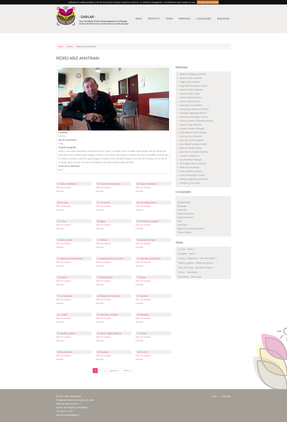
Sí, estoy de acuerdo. (208, 2)
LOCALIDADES (203, 18)
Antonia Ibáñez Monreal (191, 89)
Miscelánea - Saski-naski (189, 276)
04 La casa (62, 202)
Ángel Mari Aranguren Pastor (194, 85)
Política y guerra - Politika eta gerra (195, 262)
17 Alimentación (105, 277)
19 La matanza (64, 295)
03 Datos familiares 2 (147, 183)
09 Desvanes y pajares (148, 221)
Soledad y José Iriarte (190, 182)
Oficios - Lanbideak (187, 272)
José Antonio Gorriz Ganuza (193, 132)
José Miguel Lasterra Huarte (193, 144)
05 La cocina (103, 202)
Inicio (139, 18)
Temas (169, 18)
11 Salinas (102, 239)
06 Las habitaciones (146, 202)
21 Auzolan (142, 295)
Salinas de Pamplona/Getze (190, 228)
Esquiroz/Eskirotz (185, 217)
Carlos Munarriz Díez (190, 101)
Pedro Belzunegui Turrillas (192, 175)
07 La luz (61, 221)
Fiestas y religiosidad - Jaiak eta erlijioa (197, 258)
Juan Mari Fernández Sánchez (194, 151)
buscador (226, 396)
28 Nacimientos (64, 352)
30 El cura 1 (142, 352)
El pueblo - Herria (186, 253)
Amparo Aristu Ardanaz (191, 78)
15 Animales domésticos (149, 258)
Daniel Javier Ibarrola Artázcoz (194, 109)
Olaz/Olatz (60, 191)
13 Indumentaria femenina (70, 258)
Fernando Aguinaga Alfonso (193, 113)
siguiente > (114, 370)
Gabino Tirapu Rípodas (191, 124)
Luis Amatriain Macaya (191, 159)
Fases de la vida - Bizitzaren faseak (195, 267)
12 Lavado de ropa (146, 239)
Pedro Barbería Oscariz (191, 171)
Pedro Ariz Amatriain (63, 187)
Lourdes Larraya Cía (189, 155)
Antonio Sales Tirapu (190, 93)
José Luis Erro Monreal (191, 136)
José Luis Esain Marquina (192, 140)
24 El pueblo (143, 314)
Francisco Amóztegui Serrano (194, 116)
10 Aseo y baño (64, 239)
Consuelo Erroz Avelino (191, 105)
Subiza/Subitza (184, 232)
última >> (128, 370)
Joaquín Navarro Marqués (192, 128)
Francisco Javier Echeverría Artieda (196, 120)
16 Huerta (62, 277)
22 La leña (62, 314)
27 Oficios (142, 333)
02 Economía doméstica (109, 183)
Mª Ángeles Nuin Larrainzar (193, 163)
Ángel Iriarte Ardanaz (190, 81)
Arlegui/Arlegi (183, 202)
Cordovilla (182, 209)
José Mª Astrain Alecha (190, 147)
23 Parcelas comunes (107, 314)
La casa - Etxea (185, 249)
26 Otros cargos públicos (109, 333)
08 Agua (101, 221)
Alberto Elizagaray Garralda (193, 74)
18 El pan (141, 277)
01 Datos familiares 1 (67, 183)
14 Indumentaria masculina (110, 258)
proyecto (154, 18)
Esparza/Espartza (185, 213)
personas (184, 18)
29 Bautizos (103, 352)
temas (70, 46)
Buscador (223, 18)
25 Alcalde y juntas (66, 333)
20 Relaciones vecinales (108, 295)
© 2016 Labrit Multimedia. (68, 396)
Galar (179, 221)
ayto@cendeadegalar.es (67, 414)
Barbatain (182, 206)
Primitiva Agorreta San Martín (194, 179)
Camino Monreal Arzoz (191, 97)
